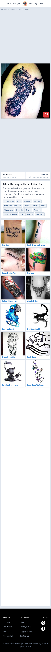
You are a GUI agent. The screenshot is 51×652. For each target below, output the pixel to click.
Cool (6, 214)
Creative (13, 214)
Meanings (33, 3)
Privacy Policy (25, 627)
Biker (43, 206)
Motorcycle (8, 210)
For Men (37, 201)
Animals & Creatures (12, 206)
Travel (28, 210)
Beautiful (39, 214)
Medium (27, 201)
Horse (26, 206)
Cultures (34, 206)
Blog (22, 622)
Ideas (9, 3)
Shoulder (19, 210)
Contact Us (24, 636)
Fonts (42, 3)
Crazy (22, 214)
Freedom (37, 210)
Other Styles (23, 9)
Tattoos (4, 9)
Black (19, 201)
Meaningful (8, 636)
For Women (7, 627)
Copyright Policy (26, 631)
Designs (16, 3)
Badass (30, 214)
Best (5, 631)
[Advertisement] (25, 37)
